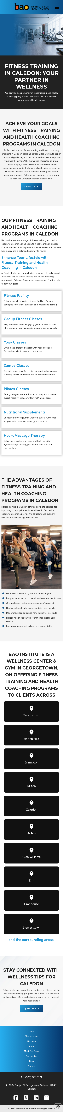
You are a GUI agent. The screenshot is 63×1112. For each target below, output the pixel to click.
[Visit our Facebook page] (16, 1098)
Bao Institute (22, 1108)
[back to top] (57, 1107)
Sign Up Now (29, 1008)
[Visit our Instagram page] (47, 1098)
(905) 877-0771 (33, 1077)
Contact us (27, 178)
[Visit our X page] (26, 1098)
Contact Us (29, 186)
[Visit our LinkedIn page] (37, 1098)
